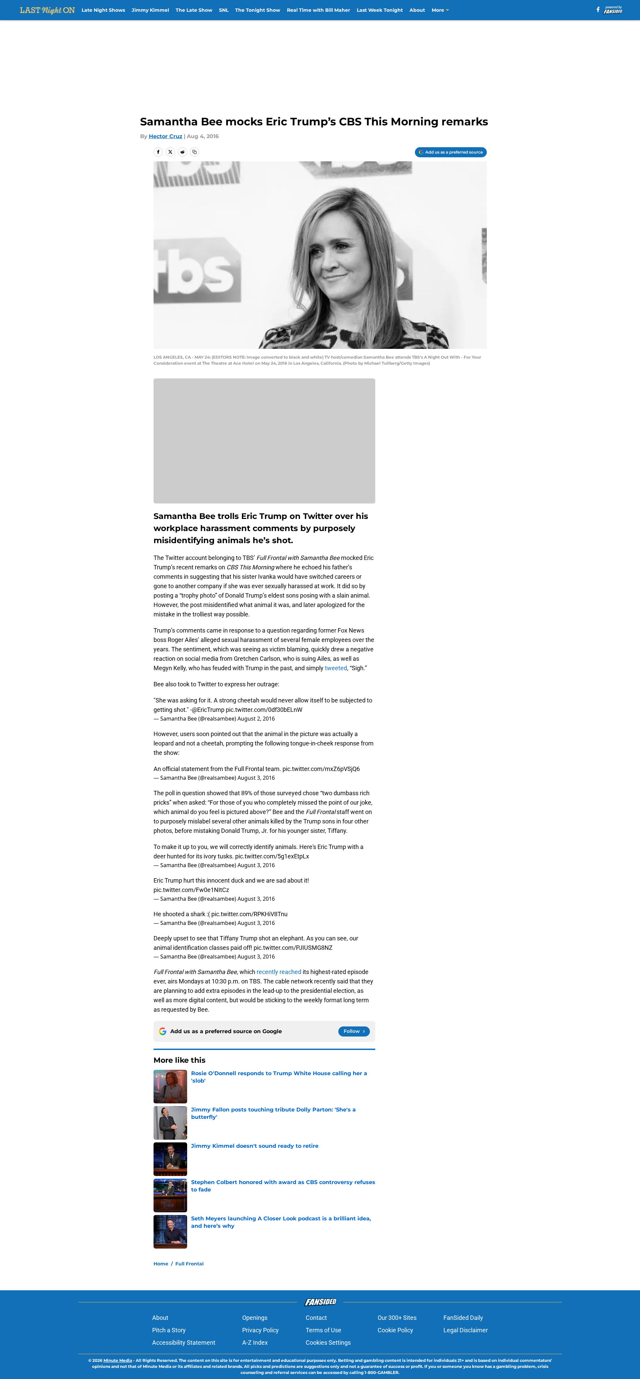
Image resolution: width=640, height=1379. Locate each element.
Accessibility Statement (183, 1342)
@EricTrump (208, 709)
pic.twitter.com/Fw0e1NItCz (191, 889)
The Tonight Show (257, 10)
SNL (223, 10)
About (417, 10)
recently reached (279, 971)
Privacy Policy (260, 1330)
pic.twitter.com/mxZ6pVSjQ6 (321, 768)
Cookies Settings (328, 1342)
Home (161, 1264)
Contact (316, 1317)
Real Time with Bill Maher (318, 10)
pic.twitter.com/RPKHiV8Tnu (249, 914)
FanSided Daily (463, 1317)
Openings (254, 1317)
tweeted (336, 668)
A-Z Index (255, 1342)
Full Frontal (189, 1264)
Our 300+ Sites (397, 1317)
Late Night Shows (103, 10)
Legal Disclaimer (465, 1330)
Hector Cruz (165, 136)
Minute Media (117, 1360)
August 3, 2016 (256, 777)
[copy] (194, 152)
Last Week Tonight (380, 10)
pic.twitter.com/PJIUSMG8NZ (293, 947)
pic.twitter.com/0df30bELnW (264, 709)
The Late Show (194, 10)
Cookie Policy (395, 1330)
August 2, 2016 (256, 718)
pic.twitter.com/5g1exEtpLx (272, 856)
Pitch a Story (169, 1330)
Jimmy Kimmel (150, 10)
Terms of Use (323, 1330)
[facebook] (598, 9)
